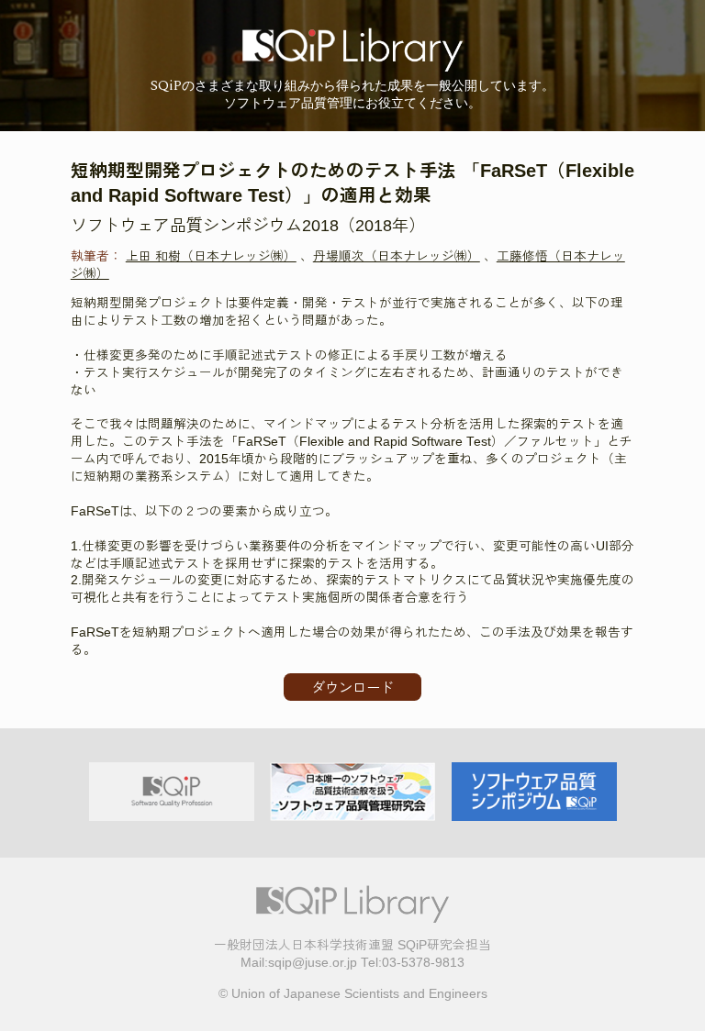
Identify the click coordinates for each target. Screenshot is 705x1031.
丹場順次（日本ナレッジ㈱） (396, 256)
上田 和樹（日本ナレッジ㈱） (211, 256)
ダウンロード (352, 687)
